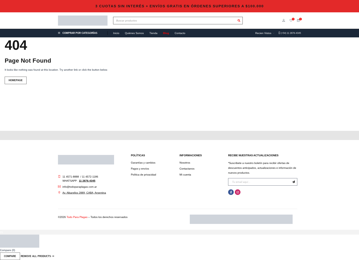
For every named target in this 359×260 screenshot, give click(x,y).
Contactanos (187, 168)
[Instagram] (237, 192)
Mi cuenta (185, 174)
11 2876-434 (86, 180)
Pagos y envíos (140, 168)
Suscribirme (293, 182)
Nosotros (185, 162)
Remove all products (36, 256)
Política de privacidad (143, 174)
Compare (10, 256)
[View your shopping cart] (298, 20)
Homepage (16, 80)
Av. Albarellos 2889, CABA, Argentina (84, 192)
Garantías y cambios (143, 162)
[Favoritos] (291, 20)
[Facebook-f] (231, 192)
